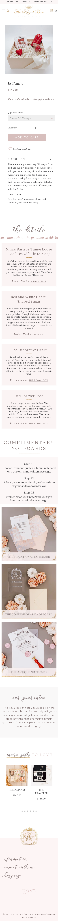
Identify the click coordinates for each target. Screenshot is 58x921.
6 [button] (36, 811)
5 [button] (33, 811)
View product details (18, 99)
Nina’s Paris (38, 281)
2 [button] (25, 811)
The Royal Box (38, 380)
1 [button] (22, 811)
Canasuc (38, 334)
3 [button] (27, 811)
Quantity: (12, 128)
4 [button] (30, 811)
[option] (29, 50)
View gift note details (43, 99)
